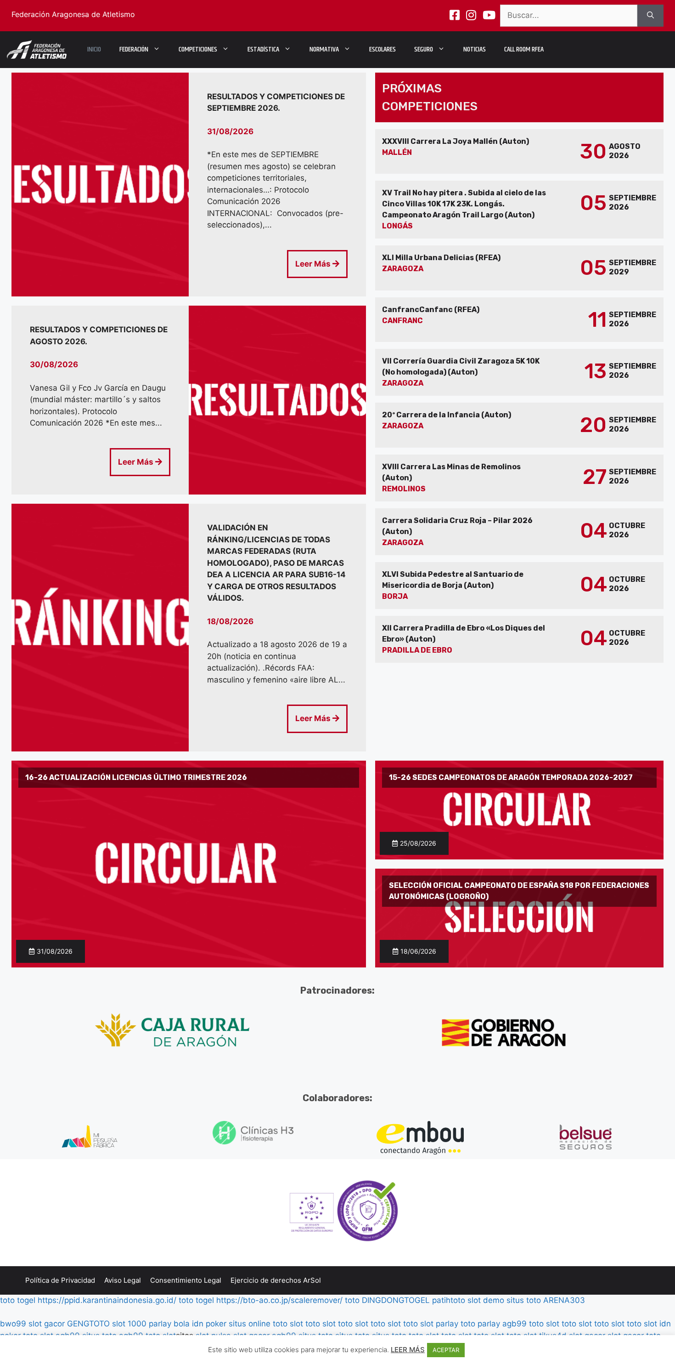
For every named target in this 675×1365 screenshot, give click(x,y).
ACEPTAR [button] (446, 1350)
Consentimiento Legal (185, 1280)
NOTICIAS (474, 49)
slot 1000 (129, 1323)
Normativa (324, 49)
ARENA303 (564, 1300)
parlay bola (169, 1323)
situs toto (523, 1300)
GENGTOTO (88, 1323)
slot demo (485, 1300)
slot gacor (46, 1323)
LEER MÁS (408, 1349)
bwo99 (13, 1323)
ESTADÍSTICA (263, 49)
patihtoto (448, 1300)
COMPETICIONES (198, 49)
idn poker (209, 1323)
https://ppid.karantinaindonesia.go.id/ (107, 1300)
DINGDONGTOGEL (396, 1300)
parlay (447, 1323)
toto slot (288, 1323)
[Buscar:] (568, 16)
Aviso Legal (122, 1280)
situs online (249, 1323)
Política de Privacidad (60, 1280)
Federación (133, 49)
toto (352, 1300)
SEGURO (423, 49)
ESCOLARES (382, 49)
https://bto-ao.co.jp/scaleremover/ (279, 1300)
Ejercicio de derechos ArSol (276, 1280)
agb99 (514, 1323)
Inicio (94, 49)
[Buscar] (650, 16)
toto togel (17, 1300)
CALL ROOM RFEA (524, 49)
